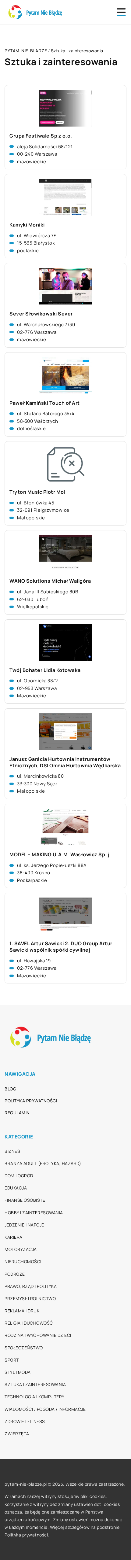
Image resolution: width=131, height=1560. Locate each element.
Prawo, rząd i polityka (31, 1286)
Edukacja (16, 1188)
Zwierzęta (17, 1433)
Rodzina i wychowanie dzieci (38, 1335)
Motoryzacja (21, 1249)
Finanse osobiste (25, 1200)
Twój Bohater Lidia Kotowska (45, 670)
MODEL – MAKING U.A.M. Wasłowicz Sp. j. (60, 854)
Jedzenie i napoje (24, 1225)
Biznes (12, 1151)
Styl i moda (18, 1372)
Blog (10, 1089)
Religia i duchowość (29, 1323)
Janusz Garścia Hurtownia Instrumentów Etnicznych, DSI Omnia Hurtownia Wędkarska (65, 762)
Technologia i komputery (35, 1397)
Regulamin (17, 1113)
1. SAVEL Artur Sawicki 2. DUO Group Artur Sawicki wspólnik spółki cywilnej (60, 946)
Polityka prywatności (31, 1101)
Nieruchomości (23, 1261)
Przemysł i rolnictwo (30, 1298)
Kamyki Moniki (27, 225)
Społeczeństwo (24, 1348)
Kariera (14, 1237)
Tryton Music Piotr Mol (37, 492)
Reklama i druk (22, 1311)
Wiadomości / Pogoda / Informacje (45, 1409)
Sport (12, 1360)
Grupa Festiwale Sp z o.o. (40, 136)
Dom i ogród (19, 1175)
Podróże (15, 1274)
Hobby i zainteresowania (34, 1212)
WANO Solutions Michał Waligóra (50, 581)
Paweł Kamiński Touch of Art (44, 403)
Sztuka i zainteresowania (35, 1384)
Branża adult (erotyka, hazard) (43, 1163)
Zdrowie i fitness (25, 1421)
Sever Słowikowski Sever (41, 314)
